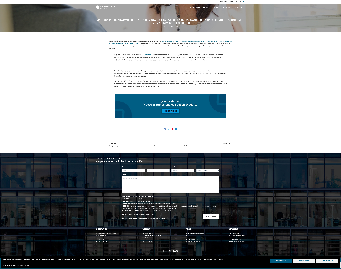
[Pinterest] (172, 129)
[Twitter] (168, 129)
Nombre (125, 167)
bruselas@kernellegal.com (237, 241)
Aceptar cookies (281, 260)
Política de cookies (7, 265)
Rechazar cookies (304, 260)
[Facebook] (165, 129)
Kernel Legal (147, 55)
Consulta (124, 174)
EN (240, 2)
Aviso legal (26, 265)
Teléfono (174, 167)
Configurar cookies (327, 260)
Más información (7, 261)
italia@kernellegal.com (193, 241)
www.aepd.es (172, 208)
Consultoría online (226, 1)
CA (237, 2)
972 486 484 (149, 241)
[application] (219, 7)
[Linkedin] (176, 129)
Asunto (199, 167)
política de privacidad (164, 211)
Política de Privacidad (18, 265)
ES (243, 2)
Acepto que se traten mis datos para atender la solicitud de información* (145, 218)
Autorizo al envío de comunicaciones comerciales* (138, 214)
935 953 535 (102, 239)
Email (149, 167)
